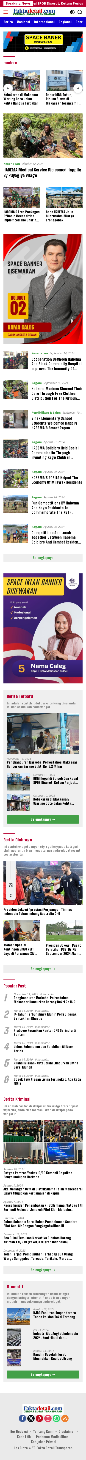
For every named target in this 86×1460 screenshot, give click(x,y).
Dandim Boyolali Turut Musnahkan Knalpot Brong (52, 1356)
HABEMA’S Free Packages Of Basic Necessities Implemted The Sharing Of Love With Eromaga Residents (21, 216)
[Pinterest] (39, 1419)
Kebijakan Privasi (43, 1442)
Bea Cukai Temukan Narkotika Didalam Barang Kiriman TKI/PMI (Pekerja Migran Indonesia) (37, 1240)
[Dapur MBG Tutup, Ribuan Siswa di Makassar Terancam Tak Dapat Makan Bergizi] (64, 80)
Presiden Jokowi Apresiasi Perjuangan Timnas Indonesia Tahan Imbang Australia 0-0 (37, 912)
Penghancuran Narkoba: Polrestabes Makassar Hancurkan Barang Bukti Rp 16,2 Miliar (42, 764)
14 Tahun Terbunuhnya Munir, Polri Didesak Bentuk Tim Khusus (45, 1016)
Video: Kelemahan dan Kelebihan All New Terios (43, 1049)
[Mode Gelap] (72, 12)
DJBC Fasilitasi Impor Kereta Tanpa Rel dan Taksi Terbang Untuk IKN (54, 1315)
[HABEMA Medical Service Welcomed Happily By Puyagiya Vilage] (43, 135)
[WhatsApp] (56, 1419)
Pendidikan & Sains (46, 412)
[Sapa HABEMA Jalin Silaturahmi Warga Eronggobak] (64, 197)
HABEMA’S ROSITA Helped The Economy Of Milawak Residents (56, 480)
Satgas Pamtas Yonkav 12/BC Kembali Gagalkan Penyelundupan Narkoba (37, 1175)
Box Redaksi (19, 1432)
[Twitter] (31, 1419)
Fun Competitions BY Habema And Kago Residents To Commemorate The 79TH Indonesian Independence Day (55, 510)
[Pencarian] (80, 12)
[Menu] (6, 12)
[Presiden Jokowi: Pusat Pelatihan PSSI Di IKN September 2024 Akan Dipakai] (64, 930)
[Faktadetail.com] (34, 12)
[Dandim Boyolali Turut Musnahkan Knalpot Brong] (14, 1357)
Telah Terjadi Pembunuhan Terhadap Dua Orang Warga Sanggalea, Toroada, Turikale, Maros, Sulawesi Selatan (38, 1256)
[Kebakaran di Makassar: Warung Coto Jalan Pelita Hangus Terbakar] (21, 80)
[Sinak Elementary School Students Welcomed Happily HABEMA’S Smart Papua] (15, 421)
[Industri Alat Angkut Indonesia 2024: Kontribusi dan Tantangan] (14, 1337)
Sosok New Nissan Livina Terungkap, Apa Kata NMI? (47, 1081)
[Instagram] (48, 1419)
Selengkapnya (43, 558)
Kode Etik (24, 1437)
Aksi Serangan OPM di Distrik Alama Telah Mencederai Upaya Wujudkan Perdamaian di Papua (43, 1191)
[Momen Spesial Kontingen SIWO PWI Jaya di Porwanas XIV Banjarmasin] (21, 930)
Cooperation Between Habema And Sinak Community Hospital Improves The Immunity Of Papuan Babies (56, 366)
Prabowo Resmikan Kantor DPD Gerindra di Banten (45, 1033)
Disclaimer (67, 1432)
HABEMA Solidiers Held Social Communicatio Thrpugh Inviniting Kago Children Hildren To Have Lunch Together (54, 457)
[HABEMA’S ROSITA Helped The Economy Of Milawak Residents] (15, 478)
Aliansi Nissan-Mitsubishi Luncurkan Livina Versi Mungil (46, 1065)
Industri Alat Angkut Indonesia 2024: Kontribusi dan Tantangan (55, 1336)
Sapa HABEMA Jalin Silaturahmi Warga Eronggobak (60, 216)
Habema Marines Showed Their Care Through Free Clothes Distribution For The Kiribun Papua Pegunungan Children (56, 395)
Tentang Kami (43, 1432)
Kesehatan (11, 164)
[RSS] (65, 1419)
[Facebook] (22, 1419)
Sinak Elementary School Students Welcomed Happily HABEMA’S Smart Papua (54, 423)
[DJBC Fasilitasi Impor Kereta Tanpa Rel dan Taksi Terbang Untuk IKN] (18, 1316)
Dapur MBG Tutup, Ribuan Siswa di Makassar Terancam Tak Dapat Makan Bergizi (64, 99)
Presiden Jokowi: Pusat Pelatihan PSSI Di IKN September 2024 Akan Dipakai (63, 949)
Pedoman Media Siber (52, 1437)
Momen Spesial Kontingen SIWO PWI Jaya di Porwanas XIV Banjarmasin (18, 949)
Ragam (36, 383)
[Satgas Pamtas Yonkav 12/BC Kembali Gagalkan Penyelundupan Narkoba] (43, 1142)
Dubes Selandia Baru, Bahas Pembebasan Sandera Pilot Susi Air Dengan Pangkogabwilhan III (40, 1224)
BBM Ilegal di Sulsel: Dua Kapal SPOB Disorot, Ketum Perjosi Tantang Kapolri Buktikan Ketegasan (55, 781)
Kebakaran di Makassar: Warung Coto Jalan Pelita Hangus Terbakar (21, 99)
